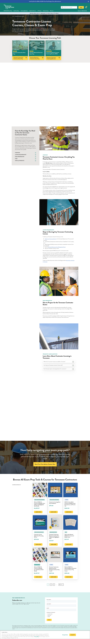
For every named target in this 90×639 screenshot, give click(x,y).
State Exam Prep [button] (16, 10)
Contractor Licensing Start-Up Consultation (55, 502)
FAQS (16, 158)
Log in (81, 7)
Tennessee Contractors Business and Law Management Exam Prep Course (54, 569)
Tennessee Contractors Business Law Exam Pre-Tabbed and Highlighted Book (54, 536)
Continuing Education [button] (24, 10)
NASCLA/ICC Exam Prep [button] (8, 10)
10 (59, 584)
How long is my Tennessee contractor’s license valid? (53, 365)
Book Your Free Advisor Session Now (45, 464)
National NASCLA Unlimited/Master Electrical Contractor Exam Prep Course (70, 569)
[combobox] (69, 7)
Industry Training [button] (45, 10)
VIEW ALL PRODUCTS (19, 160)
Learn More (38, 512)
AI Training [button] (39, 10)
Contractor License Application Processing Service (38, 536)
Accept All (73, 634)
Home (13, 16)
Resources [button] (51, 10)
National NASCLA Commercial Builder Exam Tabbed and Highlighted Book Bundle (39, 504)
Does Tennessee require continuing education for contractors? (55, 368)
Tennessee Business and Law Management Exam (57, 247)
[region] (45, 635)
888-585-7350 (84, 10)
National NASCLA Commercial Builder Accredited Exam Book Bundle (38, 569)
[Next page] (63, 585)
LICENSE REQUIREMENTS (20, 154)
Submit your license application (50, 239)
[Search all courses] (62, 7)
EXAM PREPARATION (19, 156)
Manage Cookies (65, 634)
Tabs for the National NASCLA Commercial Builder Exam (69, 536)
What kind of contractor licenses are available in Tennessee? (54, 361)
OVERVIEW (17, 152)
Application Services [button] (32, 10)
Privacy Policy (36, 636)
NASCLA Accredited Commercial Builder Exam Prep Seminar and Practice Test (70, 504)
